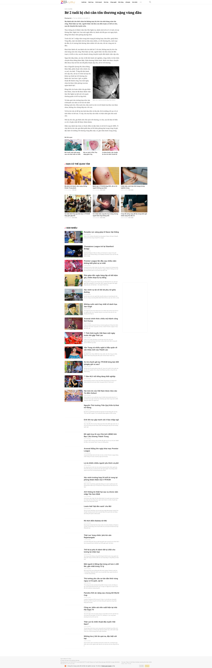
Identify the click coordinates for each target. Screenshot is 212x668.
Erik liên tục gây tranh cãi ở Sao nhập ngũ (101, 420)
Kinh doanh (98, 2)
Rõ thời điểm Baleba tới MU (95, 521)
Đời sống (120, 2)
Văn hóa (106, 2)
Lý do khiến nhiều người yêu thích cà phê (101, 463)
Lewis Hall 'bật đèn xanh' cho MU (97, 506)
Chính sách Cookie (106, 666)
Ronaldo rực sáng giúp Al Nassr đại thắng (101, 232)
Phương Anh (68, 18)
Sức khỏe (68, 9)
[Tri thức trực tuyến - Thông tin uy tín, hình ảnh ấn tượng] (67, 2)
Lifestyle (127, 2)
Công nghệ (113, 2)
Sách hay (90, 2)
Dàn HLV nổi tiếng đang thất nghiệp (100, 376)
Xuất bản (83, 2)
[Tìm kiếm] (150, 2)
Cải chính (134, 2)
